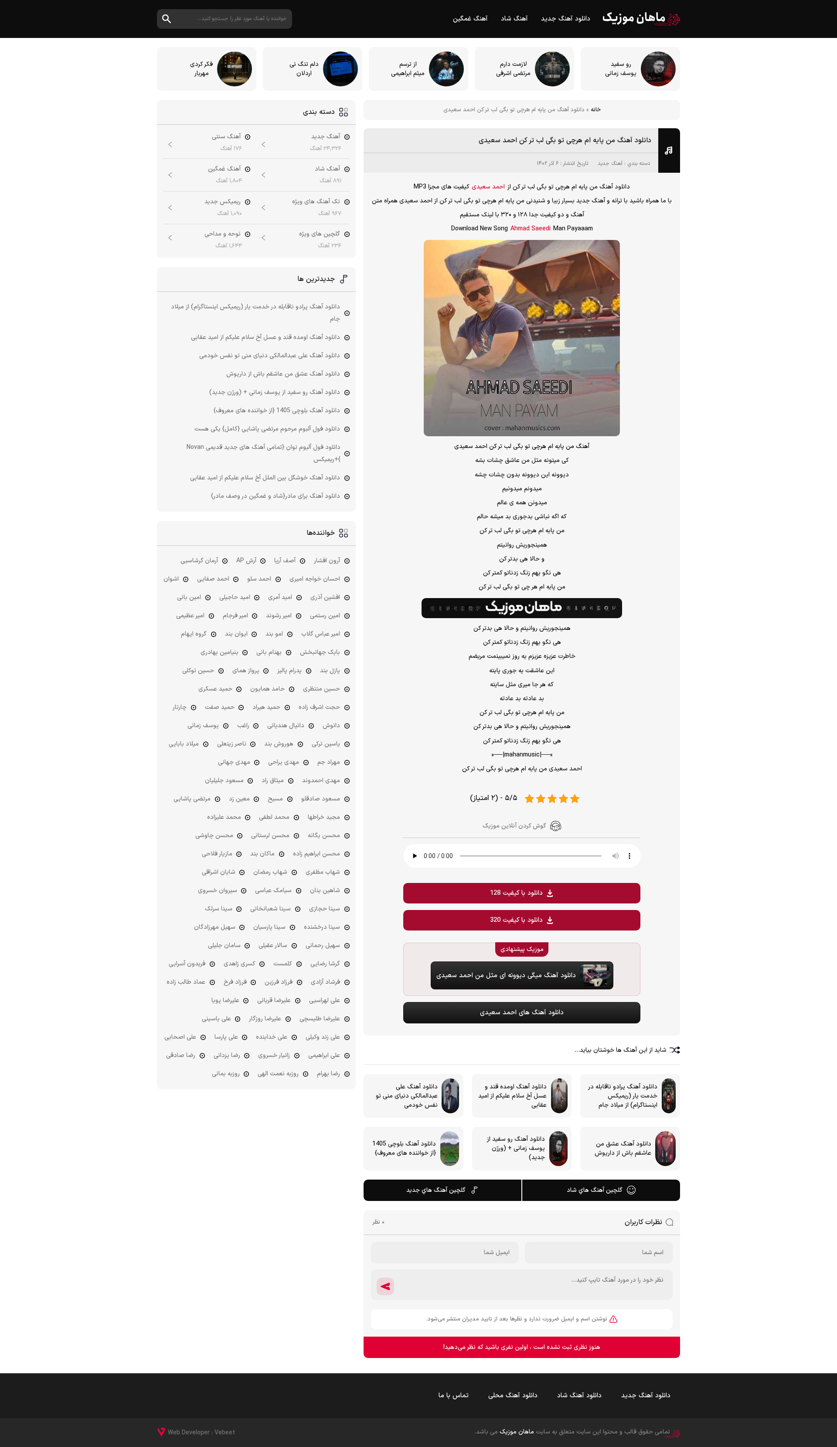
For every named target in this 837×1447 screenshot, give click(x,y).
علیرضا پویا (225, 1000)
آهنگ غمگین (470, 19)
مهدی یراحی (283, 762)
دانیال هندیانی (285, 725)
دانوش (331, 725)
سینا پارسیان (269, 927)
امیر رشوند (279, 615)
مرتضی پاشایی (192, 799)
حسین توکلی (198, 670)
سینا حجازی (324, 908)
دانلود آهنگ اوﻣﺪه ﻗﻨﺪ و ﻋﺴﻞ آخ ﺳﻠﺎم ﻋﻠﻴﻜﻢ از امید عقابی (265, 337)
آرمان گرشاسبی (199, 560)
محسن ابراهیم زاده (316, 854)
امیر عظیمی (190, 615)
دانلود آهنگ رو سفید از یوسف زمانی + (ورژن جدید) (274, 392)
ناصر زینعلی (231, 744)
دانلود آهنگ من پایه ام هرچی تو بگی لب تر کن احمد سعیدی (565, 140)
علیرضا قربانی (274, 1000)
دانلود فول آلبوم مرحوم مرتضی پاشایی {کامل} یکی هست (267, 429)
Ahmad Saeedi (530, 228)
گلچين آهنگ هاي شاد (595, 1190)
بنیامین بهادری (219, 652)
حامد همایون (267, 689)
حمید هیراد (266, 707)
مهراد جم (328, 762)
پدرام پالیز (289, 670)
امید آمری (280, 597)
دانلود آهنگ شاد (579, 1396)
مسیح (275, 799)
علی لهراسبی (324, 1000)
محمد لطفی (274, 817)
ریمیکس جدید (222, 201)
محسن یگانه (324, 835)
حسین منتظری (321, 689)
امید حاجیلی (234, 597)
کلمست (282, 963)
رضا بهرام (328, 1073)
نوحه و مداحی (222, 234)
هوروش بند (278, 744)
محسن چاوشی (214, 835)
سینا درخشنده (322, 927)
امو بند (274, 634)
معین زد (239, 799)
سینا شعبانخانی (270, 908)
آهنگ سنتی (226, 136)
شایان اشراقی (218, 872)
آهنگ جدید (610, 164)
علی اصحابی (180, 1037)
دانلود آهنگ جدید (565, 19)
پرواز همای (245, 670)
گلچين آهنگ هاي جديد (436, 1190)
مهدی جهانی (234, 762)
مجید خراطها (324, 817)
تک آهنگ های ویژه (316, 201)
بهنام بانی (269, 652)
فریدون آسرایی (187, 963)
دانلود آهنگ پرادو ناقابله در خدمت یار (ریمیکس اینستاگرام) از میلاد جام (255, 313)
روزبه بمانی (226, 1073)
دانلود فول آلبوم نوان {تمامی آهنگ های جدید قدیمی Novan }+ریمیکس (263, 453)
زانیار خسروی (274, 1055)
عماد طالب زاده (186, 982)
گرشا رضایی (325, 963)
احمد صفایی (213, 579)
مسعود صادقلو (320, 799)
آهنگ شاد (514, 19)
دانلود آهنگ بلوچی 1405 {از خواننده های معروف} (277, 410)
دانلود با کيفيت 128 (516, 893)
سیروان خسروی (217, 890)
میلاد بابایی (184, 744)
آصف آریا (285, 560)
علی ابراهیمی (324, 1055)
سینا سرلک (218, 908)
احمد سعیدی (488, 187)
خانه (596, 110)
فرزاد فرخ (235, 982)
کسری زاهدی (239, 963)
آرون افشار (327, 560)
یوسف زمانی (203, 725)
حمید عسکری (215, 689)
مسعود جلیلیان (224, 780)
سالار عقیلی (273, 945)
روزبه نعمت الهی (278, 1073)
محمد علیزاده (224, 817)
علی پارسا (226, 1037)
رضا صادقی (180, 1055)
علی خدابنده (271, 1037)
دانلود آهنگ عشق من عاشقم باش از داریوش (283, 374)
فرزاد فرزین (279, 982)
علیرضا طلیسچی (319, 1018)
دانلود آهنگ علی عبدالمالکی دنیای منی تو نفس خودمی (269, 355)
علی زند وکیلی (323, 1037)
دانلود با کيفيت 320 (516, 920)
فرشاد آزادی (325, 982)
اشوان (171, 579)
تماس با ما (454, 1396)
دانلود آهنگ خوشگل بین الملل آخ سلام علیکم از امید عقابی (265, 477)
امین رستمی (325, 615)
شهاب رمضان (270, 872)
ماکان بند (262, 854)
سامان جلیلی (224, 945)
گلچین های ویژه (319, 234)
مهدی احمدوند (321, 780)
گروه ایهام (194, 634)
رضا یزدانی (227, 1055)
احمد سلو (259, 579)
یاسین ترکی (326, 744)
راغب (243, 725)
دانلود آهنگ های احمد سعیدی (522, 1013)
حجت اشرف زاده (319, 707)
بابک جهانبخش (320, 652)
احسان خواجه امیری (314, 579)
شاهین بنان (325, 890)
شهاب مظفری (323, 872)
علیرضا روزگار (265, 1018)
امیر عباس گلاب (320, 634)
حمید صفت (220, 707)
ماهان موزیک (641, 19)
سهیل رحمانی (323, 945)
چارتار (180, 707)
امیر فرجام (235, 615)
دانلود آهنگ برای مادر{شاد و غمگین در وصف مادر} (275, 496)
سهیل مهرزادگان (214, 927)
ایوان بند (236, 634)
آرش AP (246, 560)
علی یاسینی (216, 1018)
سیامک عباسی (273, 890)
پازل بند (330, 670)
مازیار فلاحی (217, 854)
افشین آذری (325, 597)
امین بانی (189, 597)
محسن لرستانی (270, 835)
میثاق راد (273, 780)
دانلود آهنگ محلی (513, 1396)
